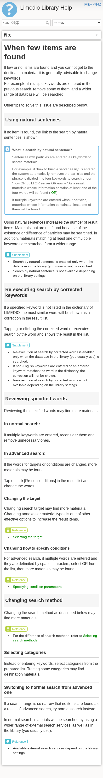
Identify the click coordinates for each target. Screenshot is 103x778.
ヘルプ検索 (48, 23)
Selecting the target (27, 537)
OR (53, 192)
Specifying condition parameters (37, 587)
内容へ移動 (92, 4)
